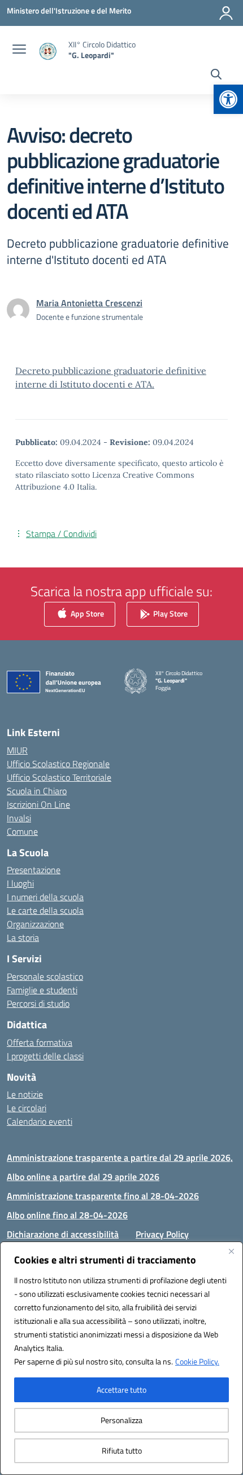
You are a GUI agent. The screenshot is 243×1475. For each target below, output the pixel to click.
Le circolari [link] (26, 1108)
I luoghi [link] (20, 883)
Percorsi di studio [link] (38, 1003)
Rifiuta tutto (122, 1450)
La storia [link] (23, 937)
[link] (228, 99)
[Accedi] (226, 13)
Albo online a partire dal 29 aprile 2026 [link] (83, 1176)
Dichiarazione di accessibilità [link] (63, 1234)
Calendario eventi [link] (39, 1121)
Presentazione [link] (33, 870)
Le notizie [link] (25, 1094)
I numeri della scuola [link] (45, 897)
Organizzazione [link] (35, 924)
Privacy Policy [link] (162, 1234)
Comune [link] (22, 831)
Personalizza (121, 1420)
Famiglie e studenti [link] (42, 990)
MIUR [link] (17, 750)
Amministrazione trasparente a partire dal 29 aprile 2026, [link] (120, 1157)
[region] (121, 1358)
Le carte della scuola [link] (45, 910)
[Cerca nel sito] (216, 75)
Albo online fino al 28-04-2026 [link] (67, 1215)
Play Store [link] (169, 613)
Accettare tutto (121, 1389)
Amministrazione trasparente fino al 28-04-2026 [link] (103, 1196)
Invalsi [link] (19, 818)
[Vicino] (231, 1251)
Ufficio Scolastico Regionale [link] (58, 763)
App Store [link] (86, 613)
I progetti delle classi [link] (45, 1056)
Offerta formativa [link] (39, 1042)
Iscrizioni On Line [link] (38, 804)
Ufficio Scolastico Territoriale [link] (59, 777)
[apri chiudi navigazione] (19, 50)
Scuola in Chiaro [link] (37, 791)
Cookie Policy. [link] (197, 1361)
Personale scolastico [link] (45, 976)
